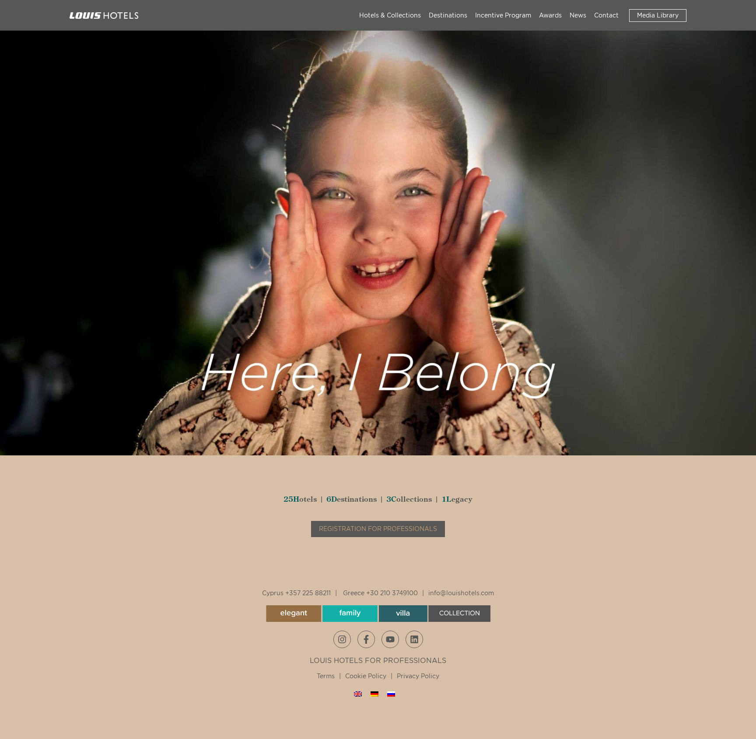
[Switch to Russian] (391, 693)
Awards (550, 15)
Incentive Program (503, 15)
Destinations (448, 15)
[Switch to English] (358, 693)
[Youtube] (390, 639)
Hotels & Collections (390, 15)
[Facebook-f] (366, 639)
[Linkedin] (414, 639)
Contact (606, 15)
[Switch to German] (374, 693)
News (578, 15)
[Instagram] (342, 639)
